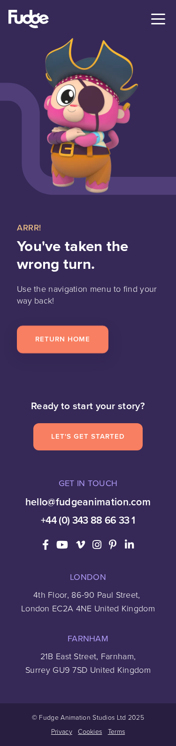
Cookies (90, 732)
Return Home (62, 339)
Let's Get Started (88, 436)
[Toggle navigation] (158, 19)
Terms (116, 732)
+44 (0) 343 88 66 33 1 (88, 520)
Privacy (61, 732)
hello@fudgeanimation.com (88, 502)
